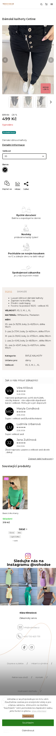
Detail (22, 529)
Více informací (39, 711)
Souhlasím (28, 722)
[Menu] (52, 4)
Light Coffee (15, 537)
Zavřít (46, 194)
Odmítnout (28, 730)
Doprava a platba (15, 663)
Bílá (19, 533)
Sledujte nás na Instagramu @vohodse (29, 562)
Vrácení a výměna (39, 663)
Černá (12, 533)
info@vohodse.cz (31, 627)
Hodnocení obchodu (27, 691)
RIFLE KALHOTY (33, 355)
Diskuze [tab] (22, 291)
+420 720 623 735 (31, 636)
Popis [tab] (8, 291)
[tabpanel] (15, 509)
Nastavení (28, 716)
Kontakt (39, 677)
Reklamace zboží (20, 677)
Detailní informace (13, 144)
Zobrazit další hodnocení (40, 459)
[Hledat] (41, 4)
